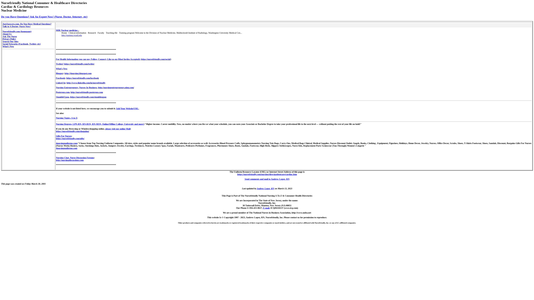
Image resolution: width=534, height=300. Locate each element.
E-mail (266, 208)
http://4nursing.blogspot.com (78, 73)
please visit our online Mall (117, 129)
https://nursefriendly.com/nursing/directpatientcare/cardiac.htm (267, 174)
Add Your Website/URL (127, 108)
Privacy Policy (9, 39)
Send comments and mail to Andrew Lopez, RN (267, 179)
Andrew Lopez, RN (265, 188)
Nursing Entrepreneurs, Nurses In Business (76, 87)
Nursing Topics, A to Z (66, 118)
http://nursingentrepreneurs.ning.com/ (116, 87)
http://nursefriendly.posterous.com (87, 92)
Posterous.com (63, 92)
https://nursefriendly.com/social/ (156, 59)
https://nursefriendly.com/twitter (79, 64)
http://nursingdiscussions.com (70, 160)
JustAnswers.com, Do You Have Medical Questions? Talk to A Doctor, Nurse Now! (27, 25)
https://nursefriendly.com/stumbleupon (88, 97)
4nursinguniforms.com (66, 143)
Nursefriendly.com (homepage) (17, 31)
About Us (7, 34)
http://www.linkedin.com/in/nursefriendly (86, 83)
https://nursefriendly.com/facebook (82, 78)
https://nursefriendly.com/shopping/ (72, 131)
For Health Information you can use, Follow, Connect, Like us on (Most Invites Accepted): (98, 59)
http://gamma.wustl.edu (71, 35)
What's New (8, 46)
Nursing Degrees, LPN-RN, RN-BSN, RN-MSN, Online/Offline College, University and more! (100, 124)
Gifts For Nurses (63, 136)
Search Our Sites (10, 41)
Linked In (60, 83)
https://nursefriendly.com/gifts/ (70, 138)
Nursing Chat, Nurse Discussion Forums (75, 158)
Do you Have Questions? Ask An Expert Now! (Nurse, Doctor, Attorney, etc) (44, 16)
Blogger (59, 73)
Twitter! (60, 64)
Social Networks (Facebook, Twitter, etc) (22, 44)
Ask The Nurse (10, 36)
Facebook (60, 78)
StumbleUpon (62, 97)
